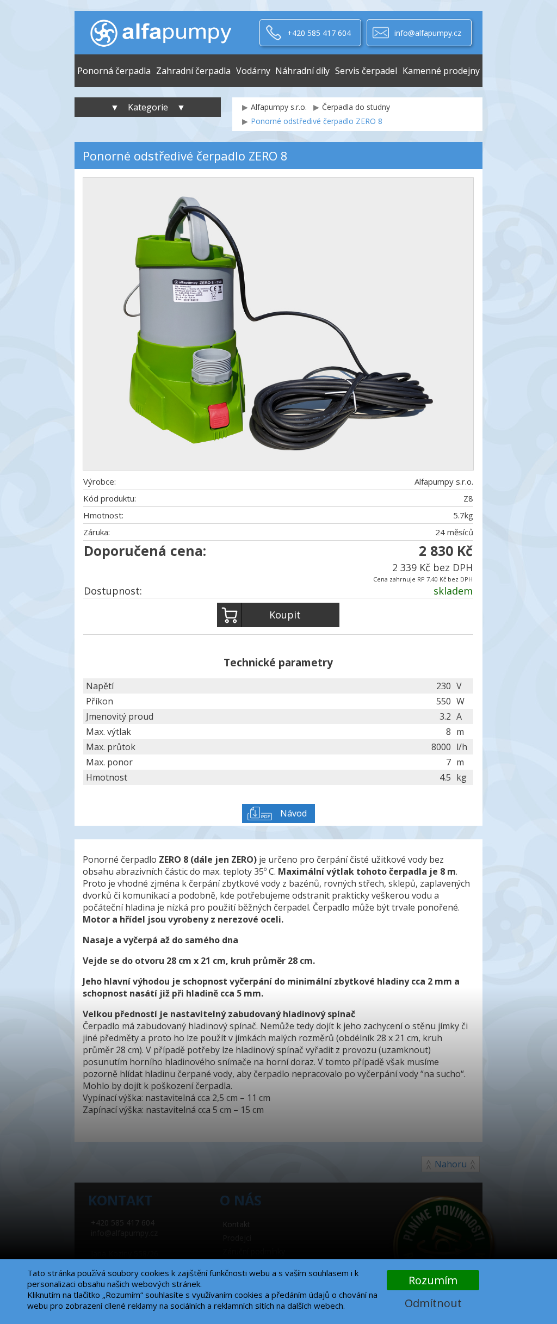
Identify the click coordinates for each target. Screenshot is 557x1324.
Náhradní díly (302, 71)
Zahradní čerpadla (193, 71)
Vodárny (253, 71)
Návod (293, 813)
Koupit (285, 614)
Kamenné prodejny (441, 71)
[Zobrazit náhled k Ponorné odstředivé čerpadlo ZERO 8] (278, 325)
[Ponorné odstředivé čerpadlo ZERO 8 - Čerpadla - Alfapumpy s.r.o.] (161, 32)
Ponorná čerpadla (114, 71)
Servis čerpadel (366, 71)
